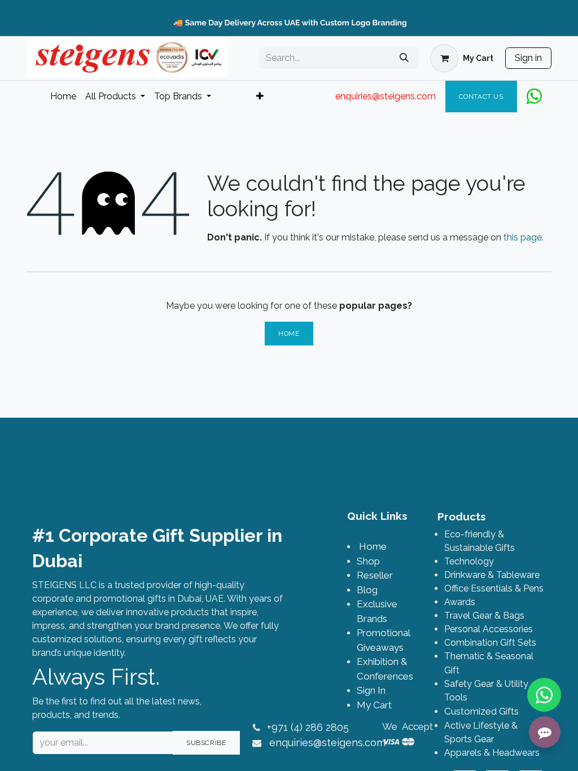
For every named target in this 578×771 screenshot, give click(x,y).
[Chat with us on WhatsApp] (544, 695)
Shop (368, 561)
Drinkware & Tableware (492, 575)
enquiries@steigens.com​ (327, 742)
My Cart (374, 705)
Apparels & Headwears (492, 752)
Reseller (375, 575)
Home (288, 334)
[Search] (404, 58)
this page (522, 237)
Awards (459, 602)
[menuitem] (63, 96)
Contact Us (481, 96)
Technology (469, 561)
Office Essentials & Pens (494, 588)
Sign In (371, 690)
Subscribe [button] (206, 743)
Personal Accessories (488, 629)
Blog (367, 589)
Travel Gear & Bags (484, 615)
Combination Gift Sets (490, 642)
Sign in (528, 57)
